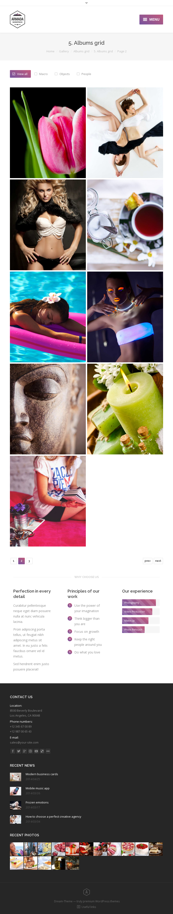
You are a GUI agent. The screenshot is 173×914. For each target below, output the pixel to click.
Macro (43, 74)
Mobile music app (38, 788)
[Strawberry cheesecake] (128, 849)
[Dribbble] (30, 751)
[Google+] (24, 751)
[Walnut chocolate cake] (31, 863)
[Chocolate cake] (86, 849)
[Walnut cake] (156, 849)
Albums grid (81, 51)
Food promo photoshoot (125, 245)
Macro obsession (48, 424)
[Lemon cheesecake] (17, 863)
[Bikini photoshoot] (17, 849)
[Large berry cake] (142, 849)
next (158, 560)
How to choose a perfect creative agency (53, 816)
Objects (64, 74)
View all (22, 74)
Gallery (64, 51)
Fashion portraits (48, 245)
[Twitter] (18, 751)
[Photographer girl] (31, 849)
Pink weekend (47, 521)
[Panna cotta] (73, 849)
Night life (125, 332)
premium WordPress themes (101, 901)
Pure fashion (125, 148)
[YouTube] (36, 751)
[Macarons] (59, 849)
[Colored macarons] (114, 849)
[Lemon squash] (45, 849)
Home (50, 51)
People (86, 74)
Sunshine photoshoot (48, 332)
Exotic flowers (48, 153)
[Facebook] (12, 751)
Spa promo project (125, 424)
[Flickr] (48, 751)
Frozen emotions (37, 802)
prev (148, 560)
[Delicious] (42, 751)
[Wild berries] (100, 849)
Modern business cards (42, 774)
